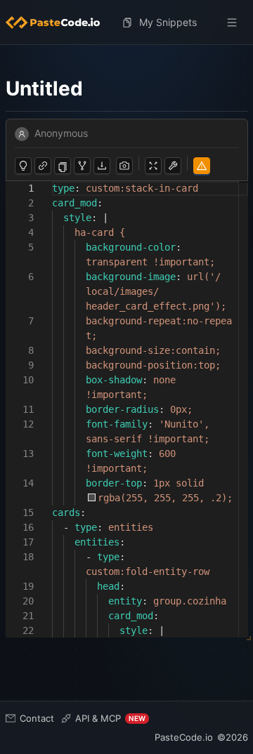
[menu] (127, 22)
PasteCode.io (184, 737)
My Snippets (168, 22)
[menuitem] (58, 22)
